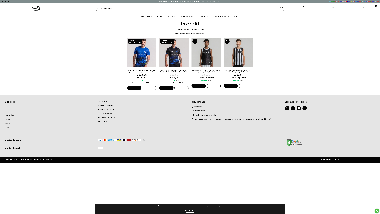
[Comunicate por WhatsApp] (377, 211)
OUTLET (236, 16)
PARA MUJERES (202, 16)
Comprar (134, 88)
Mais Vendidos (10, 115)
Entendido (190, 210)
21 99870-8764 (199, 111)
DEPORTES (171, 16)
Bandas (7, 119)
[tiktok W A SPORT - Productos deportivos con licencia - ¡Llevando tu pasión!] (11, 1)
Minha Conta (102, 122)
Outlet (7, 127)
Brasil (6, 111)
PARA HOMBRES (186, 16)
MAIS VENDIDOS (147, 16)
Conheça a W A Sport (105, 101)
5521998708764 (199, 107)
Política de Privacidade (106, 109)
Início (6, 107)
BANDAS (159, 16)
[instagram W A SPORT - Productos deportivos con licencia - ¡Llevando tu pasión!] (2, 1)
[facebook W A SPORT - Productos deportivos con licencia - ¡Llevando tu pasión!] (5, 1)
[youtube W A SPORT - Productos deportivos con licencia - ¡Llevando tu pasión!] (8, 1)
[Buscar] (281, 8)
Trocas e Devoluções (105, 105)
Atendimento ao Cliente (106, 118)
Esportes (8, 123)
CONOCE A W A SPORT (221, 16)
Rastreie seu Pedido (105, 114)
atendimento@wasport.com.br (205, 115)
